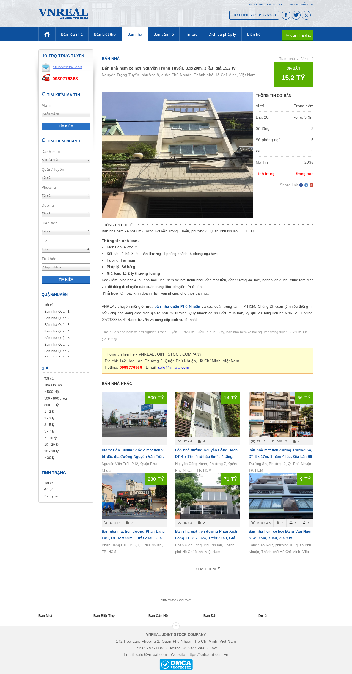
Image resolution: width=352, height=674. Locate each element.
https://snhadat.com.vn (208, 654)
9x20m (189, 332)
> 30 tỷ (49, 458)
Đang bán (52, 496)
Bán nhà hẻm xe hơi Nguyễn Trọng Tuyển (144, 332)
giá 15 (211, 332)
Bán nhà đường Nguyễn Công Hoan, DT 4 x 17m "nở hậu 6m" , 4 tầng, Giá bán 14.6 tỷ (207, 456)
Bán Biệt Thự (104, 616)
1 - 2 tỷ (49, 412)
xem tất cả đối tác (176, 600)
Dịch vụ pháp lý (222, 34)
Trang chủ (287, 59)
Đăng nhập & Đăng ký (266, 4)
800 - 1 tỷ (51, 405)
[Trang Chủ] (47, 34)
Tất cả (49, 305)
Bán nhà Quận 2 (57, 318)
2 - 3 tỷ (49, 418)
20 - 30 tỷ (51, 451)
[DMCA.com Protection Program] (176, 664)
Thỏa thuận (53, 385)
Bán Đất (210, 616)
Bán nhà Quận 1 (57, 311)
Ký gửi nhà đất (298, 35)
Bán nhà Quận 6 (57, 344)
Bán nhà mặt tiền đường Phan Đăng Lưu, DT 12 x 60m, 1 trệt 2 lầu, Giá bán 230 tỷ (133, 538)
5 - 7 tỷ (49, 431)
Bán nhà (134, 34)
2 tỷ (221, 332)
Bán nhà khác (117, 383)
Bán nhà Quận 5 (57, 338)
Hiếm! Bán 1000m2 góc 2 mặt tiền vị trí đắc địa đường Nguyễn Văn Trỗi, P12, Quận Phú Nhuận (133, 456)
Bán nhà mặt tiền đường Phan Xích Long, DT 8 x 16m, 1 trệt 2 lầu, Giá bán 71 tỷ (206, 538)
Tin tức (191, 34)
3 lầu (200, 332)
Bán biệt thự (105, 34)
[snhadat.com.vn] (63, 13)
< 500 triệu (52, 392)
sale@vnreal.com (173, 367)
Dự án (263, 616)
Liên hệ (253, 34)
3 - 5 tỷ (49, 425)
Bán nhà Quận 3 (57, 325)
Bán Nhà (45, 616)
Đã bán (50, 490)
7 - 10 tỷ (50, 438)
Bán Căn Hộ (158, 616)
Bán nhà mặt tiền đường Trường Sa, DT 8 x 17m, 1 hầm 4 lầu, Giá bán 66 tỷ (280, 456)
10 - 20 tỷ (51, 445)
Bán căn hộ (163, 34)
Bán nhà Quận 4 (57, 331)
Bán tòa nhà (72, 34)
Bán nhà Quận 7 (57, 351)
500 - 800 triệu (55, 398)
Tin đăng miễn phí (300, 4)
